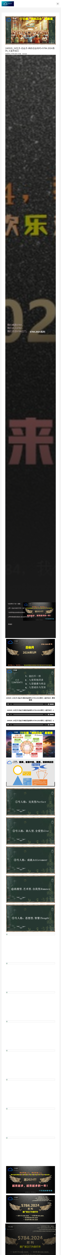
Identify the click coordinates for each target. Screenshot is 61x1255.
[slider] (52, 704)
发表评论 (7, 53)
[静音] (48, 704)
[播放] (8, 704)
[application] (30, 704)
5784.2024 (14, 53)
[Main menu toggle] (57, 3)
